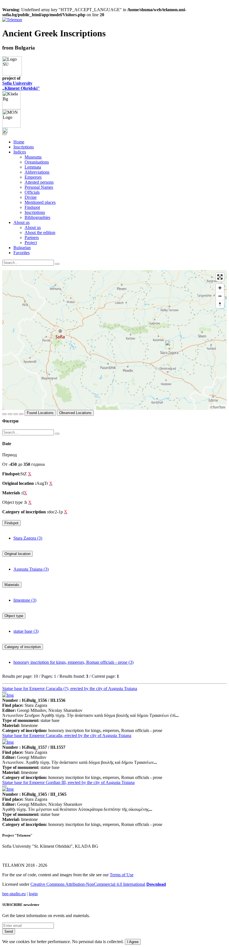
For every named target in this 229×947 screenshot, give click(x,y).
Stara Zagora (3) (27, 538)
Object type (13, 616)
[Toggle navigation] (4, 134)
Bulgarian (22, 247)
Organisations (37, 162)
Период (9, 454)
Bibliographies (37, 217)
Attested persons (39, 182)
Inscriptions (23, 147)
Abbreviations (37, 172)
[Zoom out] (220, 296)
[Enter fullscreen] (220, 277)
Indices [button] (19, 152)
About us (33, 227)
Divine (31, 197)
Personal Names (39, 187)
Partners (32, 237)
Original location (17, 554)
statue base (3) (26, 631)
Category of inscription (22, 647)
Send (8, 931)
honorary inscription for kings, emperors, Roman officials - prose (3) (73, 662)
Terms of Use (121, 874)
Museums (33, 157)
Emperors (33, 177)
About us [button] (21, 222)
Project (31, 242)
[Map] (114, 340)
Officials (32, 192)
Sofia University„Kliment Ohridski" (21, 86)
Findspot (32, 207)
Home (18, 142)
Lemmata (33, 167)
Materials (11, 585)
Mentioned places (40, 202)
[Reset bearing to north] (220, 304)
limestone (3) (24, 600)
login (33, 893)
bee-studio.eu (14, 893)
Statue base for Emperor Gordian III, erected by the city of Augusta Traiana (68, 782)
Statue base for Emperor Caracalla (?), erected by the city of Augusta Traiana (69, 688)
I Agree (133, 942)
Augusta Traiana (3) (31, 569)
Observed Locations (75, 413)
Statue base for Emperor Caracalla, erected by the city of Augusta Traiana (66, 735)
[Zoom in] (220, 288)
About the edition (40, 232)
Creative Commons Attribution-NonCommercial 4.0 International (87, 884)
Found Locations (40, 413)
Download (156, 884)
